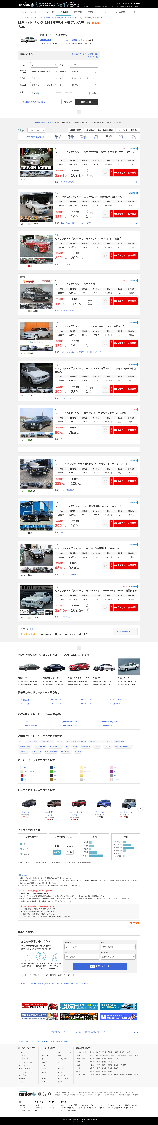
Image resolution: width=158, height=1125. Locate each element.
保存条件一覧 (93, 57)
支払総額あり (23, 751)
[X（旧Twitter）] (45, 1094)
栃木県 (123, 1055)
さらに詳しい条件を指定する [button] (34, 102)
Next (140, 808)
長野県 (98, 1058)
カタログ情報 (71, 40)
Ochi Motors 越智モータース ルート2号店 (76, 223)
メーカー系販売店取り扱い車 (76, 741)
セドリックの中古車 (70, 18)
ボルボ (60, 1082)
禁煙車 (75, 746)
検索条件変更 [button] (75, 130)
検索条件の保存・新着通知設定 (86, 54)
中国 (78, 1068)
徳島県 (92, 1071)
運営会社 (77, 1105)
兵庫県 (98, 1065)
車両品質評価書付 (51, 751)
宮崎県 (122, 1074)
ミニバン (22, 1055)
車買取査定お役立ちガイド (81, 984)
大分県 (116, 1074)
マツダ (44, 1069)
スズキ (44, 1075)
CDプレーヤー (40, 746)
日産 (22, 629)
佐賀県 (98, 1074)
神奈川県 (99, 1055)
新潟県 (92, 1058)
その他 (21, 1082)
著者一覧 (82, 1108)
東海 (78, 1062)
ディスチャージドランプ (123, 746)
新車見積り (78, 12)
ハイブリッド (23, 1065)
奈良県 (116, 1065)
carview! (20, 18)
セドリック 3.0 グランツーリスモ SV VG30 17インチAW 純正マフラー (91, 326)
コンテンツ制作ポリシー (69, 1108)
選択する (75, 85)
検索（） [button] (86, 102)
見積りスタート (103, 966)
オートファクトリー (67, 398)
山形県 (122, 1052)
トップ (23, 12)
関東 (78, 1055)
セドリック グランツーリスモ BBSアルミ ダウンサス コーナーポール (91, 464)
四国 (78, 1071)
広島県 (110, 1068)
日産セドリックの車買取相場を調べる (35, 984)
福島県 (128, 1052)
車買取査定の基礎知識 (60, 984)
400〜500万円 (115, 700)
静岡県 (104, 1062)
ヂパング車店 (65, 264)
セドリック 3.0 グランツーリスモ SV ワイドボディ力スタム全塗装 (88, 238)
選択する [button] (75, 71)
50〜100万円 (25, 704)
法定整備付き (85, 746)
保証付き (97, 746)
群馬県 (129, 1055)
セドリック (32, 629)
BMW (59, 1055)
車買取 (91, 12)
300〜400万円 (85, 704)
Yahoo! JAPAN (135, 3)
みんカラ (51, 1108)
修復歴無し (93, 741)
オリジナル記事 (118, 12)
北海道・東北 (81, 1052)
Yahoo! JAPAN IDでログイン (45, 122)
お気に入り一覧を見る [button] (129, 130)
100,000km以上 (106, 726)
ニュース (102, 12)
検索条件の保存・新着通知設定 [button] (101, 130)
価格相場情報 (45, 40)
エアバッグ (107, 746)
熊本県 (110, 1074)
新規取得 (126, 3)
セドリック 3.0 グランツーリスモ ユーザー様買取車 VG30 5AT (88, 548)
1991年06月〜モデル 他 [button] (41, 71)
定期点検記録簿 (32, 741)
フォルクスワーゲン (64, 1059)
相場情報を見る (124, 631)
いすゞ (44, 1082)
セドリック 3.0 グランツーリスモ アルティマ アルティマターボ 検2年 (90, 413)
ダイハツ (45, 1078)
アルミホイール (106, 741)
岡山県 (104, 1068)
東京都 (92, 1055)
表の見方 (25, 875)
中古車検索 (63, 12)
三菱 (43, 1065)
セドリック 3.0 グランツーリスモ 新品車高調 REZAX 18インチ (88, 506)
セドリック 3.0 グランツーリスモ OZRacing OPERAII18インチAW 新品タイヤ (96, 590)
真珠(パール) (29, 771)
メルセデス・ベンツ (64, 1052)
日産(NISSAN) (40, 1041)
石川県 (110, 1058)
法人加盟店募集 (117, 1108)
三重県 (110, 1062)
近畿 (78, 1065)
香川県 (98, 1071)
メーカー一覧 (38, 18)
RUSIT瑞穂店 (65, 617)
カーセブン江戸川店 (67, 310)
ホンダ (44, 1062)
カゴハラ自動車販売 (67, 490)
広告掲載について (104, 1108)
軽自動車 (22, 1078)
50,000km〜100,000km (109, 722)
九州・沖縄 (81, 1074)
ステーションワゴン (25, 1062)
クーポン (135, 182)
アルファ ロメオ (64, 1078)
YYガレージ (65, 532)
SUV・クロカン (24, 1069)
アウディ (61, 1062)
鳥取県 (92, 1068)
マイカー (133, 12)
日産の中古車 (59, 18)
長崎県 (104, 1074)
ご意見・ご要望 (129, 1108)
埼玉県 (105, 1055)
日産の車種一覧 (48, 18)
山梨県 (135, 1055)
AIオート (64, 439)
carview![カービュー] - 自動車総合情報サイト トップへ (88, 1032)
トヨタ (44, 1052)
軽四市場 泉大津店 (67, 182)
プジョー (61, 1072)
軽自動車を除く (66, 751)
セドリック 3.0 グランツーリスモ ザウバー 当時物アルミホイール (88, 197)
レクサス (45, 1055)
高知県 (110, 1071)
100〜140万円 (55, 700)
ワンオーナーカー (47, 741)
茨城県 (117, 1055)
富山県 (104, 1058)
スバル (44, 1072)
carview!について (66, 1105)
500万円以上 (115, 704)
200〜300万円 (85, 700)
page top (135, 1032)
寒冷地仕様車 (119, 741)
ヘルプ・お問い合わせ (68, 1110)
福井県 (116, 1058)
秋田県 (116, 1052)
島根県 (98, 1068)
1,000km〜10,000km (28, 726)
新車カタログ (29, 1041)
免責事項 (135, 1105)
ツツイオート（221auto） (69, 574)
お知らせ (85, 1105)
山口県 (116, 1068)
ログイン (119, 3)
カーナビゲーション (55, 746)
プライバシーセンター (114, 1105)
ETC (67, 746)
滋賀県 (110, 1065)
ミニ (59, 1065)
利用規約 (127, 1105)
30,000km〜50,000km (69, 726)
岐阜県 (98, 1062)
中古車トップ (28, 18)
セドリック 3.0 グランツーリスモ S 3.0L (75, 284)
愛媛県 (104, 1071)
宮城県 (110, 1052)
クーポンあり (36, 751)
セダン (21, 1052)
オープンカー (23, 1075)
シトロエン (61, 1075)
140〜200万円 (55, 704)
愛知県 (92, 1062)
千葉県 (111, 1055)
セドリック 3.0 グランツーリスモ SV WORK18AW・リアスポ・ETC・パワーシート (96, 154)
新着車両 (78, 751)
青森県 (98, 1052)
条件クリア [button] (67, 102)
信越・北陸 (81, 1058)
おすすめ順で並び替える (34, 137)
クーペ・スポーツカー (26, 1072)
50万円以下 (24, 700)
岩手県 (104, 1052)
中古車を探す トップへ (59, 1032)
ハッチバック (23, 1059)
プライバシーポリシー (97, 1105)
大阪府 (92, 1065)
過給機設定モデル (25, 746)
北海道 (92, 1052)
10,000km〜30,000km (69, 722)
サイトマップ (91, 1108)
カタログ (49, 12)
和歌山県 (123, 1065)
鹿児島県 (129, 1074)
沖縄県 (135, 1074)
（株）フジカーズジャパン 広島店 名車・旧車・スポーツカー (82, 352)
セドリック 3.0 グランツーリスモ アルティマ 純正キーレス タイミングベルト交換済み (95, 370)
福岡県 (92, 1074)
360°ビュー (36, 12)
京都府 (104, 1065)
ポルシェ (61, 1069)
